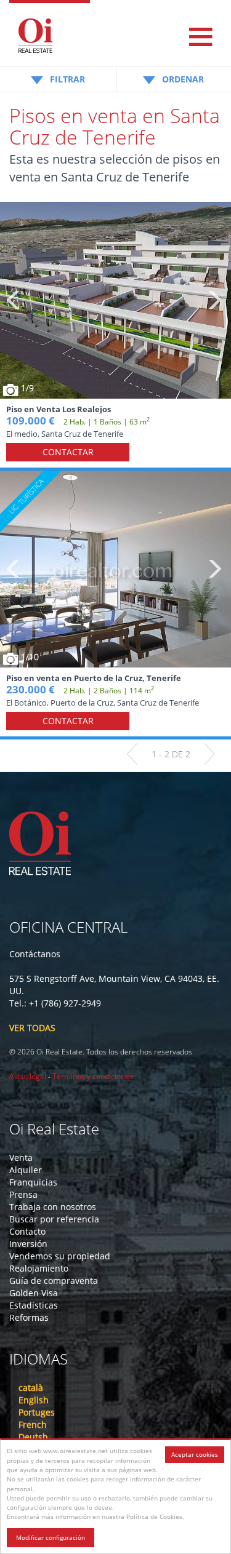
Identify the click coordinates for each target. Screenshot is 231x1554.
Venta (21, 1157)
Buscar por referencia (54, 1219)
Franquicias (33, 1182)
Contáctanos (34, 954)
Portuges (36, 1412)
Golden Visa (33, 1293)
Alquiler (25, 1170)
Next (214, 300)
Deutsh (33, 1437)
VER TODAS (32, 1028)
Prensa (23, 1194)
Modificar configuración (50, 1537)
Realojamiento (38, 1268)
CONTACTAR (68, 452)
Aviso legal (27, 1076)
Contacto (27, 1231)
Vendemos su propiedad (59, 1256)
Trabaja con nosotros (52, 1207)
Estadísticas (33, 1305)
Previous (14, 300)
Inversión (28, 1243)
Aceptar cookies (194, 1454)
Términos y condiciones (92, 1076)
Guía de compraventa (53, 1280)
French (32, 1424)
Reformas (29, 1317)
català (30, 1387)
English (33, 1400)
